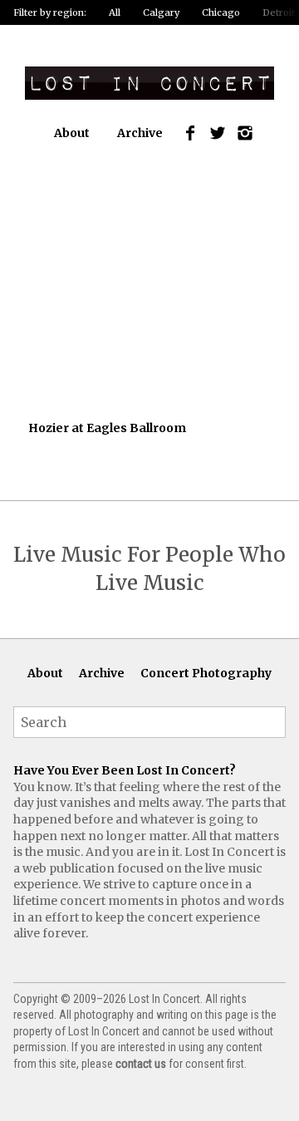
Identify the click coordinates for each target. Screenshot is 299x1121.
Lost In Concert (149, 83)
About (72, 133)
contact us (140, 1063)
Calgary (161, 12)
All (114, 12)
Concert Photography (206, 673)
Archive (140, 133)
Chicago (221, 12)
